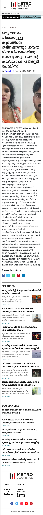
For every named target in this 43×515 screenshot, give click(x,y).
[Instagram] (21, 503)
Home (4, 27)
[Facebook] (11, 503)
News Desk (9, 71)
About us (20, 485)
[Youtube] (26, 503)
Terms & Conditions (21, 489)
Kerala (13, 27)
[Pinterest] (31, 503)
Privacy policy (7, 489)
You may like (10, 405)
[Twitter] (16, 503)
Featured (8, 286)
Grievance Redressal (21, 494)
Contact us (8, 494)
